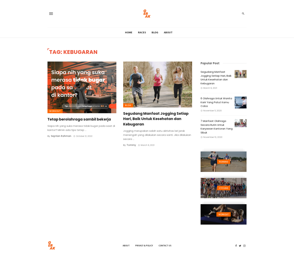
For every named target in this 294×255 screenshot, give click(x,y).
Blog (155, 32)
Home (128, 32)
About (168, 32)
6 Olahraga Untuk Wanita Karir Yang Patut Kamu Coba (216, 102)
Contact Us (165, 245)
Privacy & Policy (144, 245)
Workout (55, 111)
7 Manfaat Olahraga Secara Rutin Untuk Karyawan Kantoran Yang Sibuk (217, 126)
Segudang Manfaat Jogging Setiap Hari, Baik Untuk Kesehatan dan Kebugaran (156, 119)
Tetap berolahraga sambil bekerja (79, 119)
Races (142, 32)
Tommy (131, 145)
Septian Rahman (61, 136)
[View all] (224, 161)
